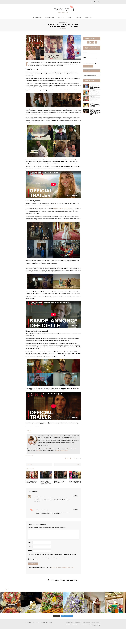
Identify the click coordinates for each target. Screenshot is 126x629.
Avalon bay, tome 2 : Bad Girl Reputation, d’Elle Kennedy (95, 92)
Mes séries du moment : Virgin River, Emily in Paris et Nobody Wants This (95, 99)
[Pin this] (71, 458)
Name (29, 542)
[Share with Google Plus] (69, 458)
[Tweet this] (67, 458)
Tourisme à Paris (49, 17)
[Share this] (65, 458)
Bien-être (78, 17)
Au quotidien (88, 17)
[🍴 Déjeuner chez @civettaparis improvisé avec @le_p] (10, 602)
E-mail (85, 57)
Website (30, 550)
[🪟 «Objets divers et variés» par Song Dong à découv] (115, 602)
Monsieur (57, 435)
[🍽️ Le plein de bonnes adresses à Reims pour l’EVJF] (52, 602)
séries (29, 430)
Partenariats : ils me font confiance (42, 622)
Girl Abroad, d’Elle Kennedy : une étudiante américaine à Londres (95, 87)
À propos (28, 622)
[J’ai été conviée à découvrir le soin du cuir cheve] (94, 602)
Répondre (75, 495)
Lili (36, 508)
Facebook (57, 450)
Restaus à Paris (37, 17)
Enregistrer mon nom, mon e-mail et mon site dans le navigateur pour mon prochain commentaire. (52, 554)
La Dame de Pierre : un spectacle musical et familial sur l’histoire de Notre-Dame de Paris (95, 112)
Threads (66, 450)
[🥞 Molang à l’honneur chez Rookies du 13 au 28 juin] (31, 602)
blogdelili (48, 448)
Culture (60, 17)
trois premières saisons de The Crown (61, 208)
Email (29, 546)
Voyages (69, 17)
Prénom (85, 52)
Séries (65, 28)
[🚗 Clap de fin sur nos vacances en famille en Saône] (73, 602)
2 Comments (78, 458)
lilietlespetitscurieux (71, 448)
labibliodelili (38, 450)
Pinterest (62, 450)
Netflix (29, 432)
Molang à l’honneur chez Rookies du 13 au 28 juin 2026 (95, 105)
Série (33, 455)
